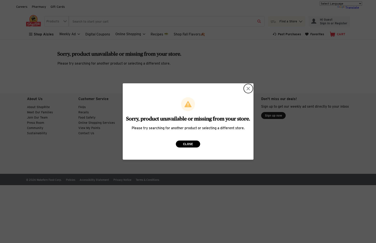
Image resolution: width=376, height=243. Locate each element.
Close (188, 144)
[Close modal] (248, 88)
